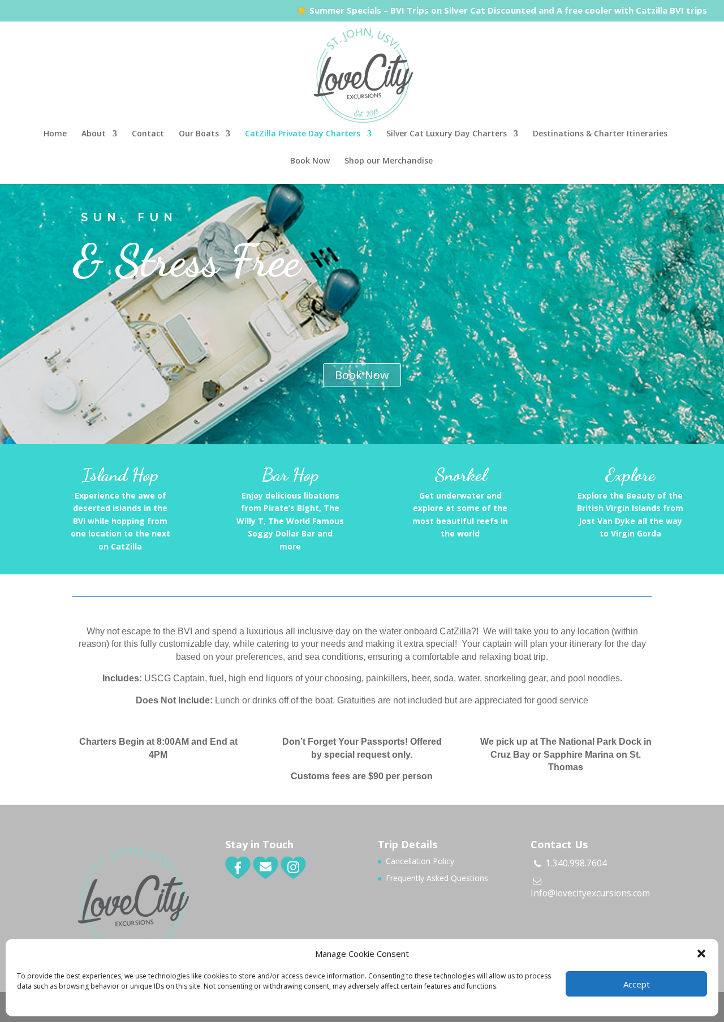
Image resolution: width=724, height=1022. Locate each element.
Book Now (310, 161)
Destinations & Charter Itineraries (600, 134)
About (93, 134)
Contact (148, 134)
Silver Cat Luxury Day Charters (446, 134)
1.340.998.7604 (576, 863)
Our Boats (199, 134)
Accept (636, 984)
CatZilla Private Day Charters (302, 134)
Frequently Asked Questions (437, 878)
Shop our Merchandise (388, 161)
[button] (701, 953)
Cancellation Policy (420, 861)
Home (55, 134)
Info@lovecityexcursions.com (590, 893)
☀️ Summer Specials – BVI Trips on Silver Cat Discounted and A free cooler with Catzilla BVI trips (501, 11)
